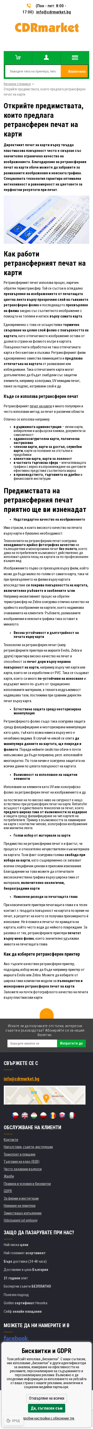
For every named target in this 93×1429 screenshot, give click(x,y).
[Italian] (71, 1115)
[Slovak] (62, 1115)
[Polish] (43, 1115)
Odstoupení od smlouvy (20, 1220)
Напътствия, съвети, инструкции (28, 1147)
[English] (24, 1115)
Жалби (9, 1176)
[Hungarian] (34, 1115)
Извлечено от (77, 73)
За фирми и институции (21, 1198)
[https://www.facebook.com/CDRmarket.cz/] (16, 1338)
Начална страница (17, 84)
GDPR (8, 1191)
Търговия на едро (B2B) (21, 1161)
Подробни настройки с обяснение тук (46, 1418)
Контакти (11, 1139)
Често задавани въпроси (23, 1169)
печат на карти (41, 406)
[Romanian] (52, 1115)
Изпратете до (71, 1043)
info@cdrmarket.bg (53, 11)
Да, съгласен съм (46, 1408)
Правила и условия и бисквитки (27, 1183)
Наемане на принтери (19, 1205)
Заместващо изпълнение (23, 1213)
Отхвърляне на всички (46, 1398)
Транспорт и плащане (19, 1154)
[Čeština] (15, 1115)
